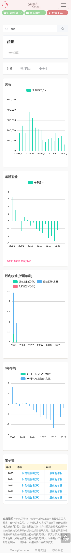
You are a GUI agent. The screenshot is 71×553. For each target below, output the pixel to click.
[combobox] (35, 28)
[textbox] (30, 28)
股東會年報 (56, 473)
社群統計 (12, 13)
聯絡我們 (57, 550)
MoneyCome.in (19, 550)
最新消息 (35, 13)
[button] (13, 12)
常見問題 (40, 550)
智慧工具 (57, 13)
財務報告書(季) (30, 473)
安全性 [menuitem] (43, 68)
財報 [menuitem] (9, 68)
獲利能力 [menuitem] (25, 68)
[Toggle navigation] (63, 5)
